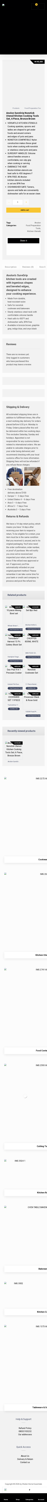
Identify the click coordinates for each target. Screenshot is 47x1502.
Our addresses (25, 1434)
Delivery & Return (25, 1459)
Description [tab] (11, 267)
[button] (42, 7)
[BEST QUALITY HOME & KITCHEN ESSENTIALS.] (8, 27)
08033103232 (25, 1431)
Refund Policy (25, 1428)
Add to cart (25, 210)
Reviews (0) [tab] (28, 267)
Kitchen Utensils (34, 231)
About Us (25, 1456)
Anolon (38, 223)
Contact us (25, 1462)
